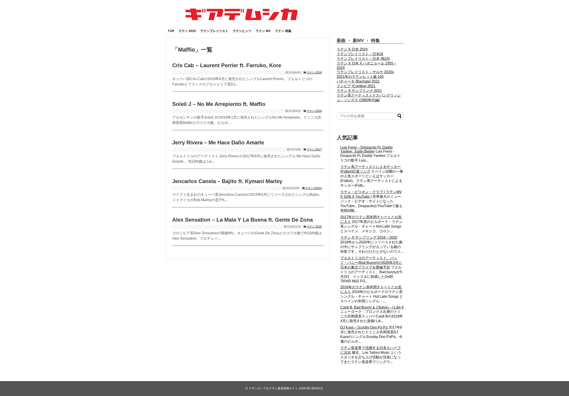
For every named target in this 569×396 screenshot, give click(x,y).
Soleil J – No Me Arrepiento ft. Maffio (218, 104)
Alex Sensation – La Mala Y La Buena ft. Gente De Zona (242, 220)
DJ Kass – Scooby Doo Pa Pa (364, 327)
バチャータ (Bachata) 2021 (358, 81)
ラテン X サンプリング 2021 (359, 91)
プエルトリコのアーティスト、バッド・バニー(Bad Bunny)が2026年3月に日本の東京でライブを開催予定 (371, 262)
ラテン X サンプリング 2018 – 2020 (368, 237)
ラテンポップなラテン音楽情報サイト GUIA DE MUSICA (286, 388)
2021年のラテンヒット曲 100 (360, 77)
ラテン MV (263, 31)
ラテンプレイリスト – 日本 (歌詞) (363, 59)
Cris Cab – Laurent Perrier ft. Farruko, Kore (226, 65)
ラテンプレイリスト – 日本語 (360, 54)
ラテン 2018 (314, 72)
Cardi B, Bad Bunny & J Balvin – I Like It (371, 307)
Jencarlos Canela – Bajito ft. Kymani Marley (227, 181)
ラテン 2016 (314, 226)
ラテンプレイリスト (214, 31)
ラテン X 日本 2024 (352, 49)
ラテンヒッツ (242, 31)
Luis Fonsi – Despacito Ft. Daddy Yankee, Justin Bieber (366, 149)
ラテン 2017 (314, 149)
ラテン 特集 (283, 31)
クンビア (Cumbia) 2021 (356, 86)
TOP (171, 31)
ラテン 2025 (187, 31)
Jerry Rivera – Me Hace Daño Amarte (218, 142)
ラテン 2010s (313, 188)
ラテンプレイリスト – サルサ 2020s (365, 72)
